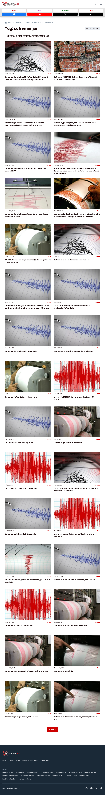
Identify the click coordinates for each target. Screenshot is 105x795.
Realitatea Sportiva (7, 772)
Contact (4, 760)
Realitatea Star (20, 772)
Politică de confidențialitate (30, 760)
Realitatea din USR (61, 772)
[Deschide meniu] (101, 4)
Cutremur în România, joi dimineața (21, 397)
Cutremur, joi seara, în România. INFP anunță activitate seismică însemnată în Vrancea (24, 124)
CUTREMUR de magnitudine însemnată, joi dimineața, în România (72, 306)
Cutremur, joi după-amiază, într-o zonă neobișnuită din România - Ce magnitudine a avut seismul (77, 215)
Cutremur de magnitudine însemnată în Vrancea (26, 671)
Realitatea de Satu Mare (9, 779)
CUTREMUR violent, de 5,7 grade (19, 442)
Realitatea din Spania (25, 779)
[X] (65, 14)
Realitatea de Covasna (75, 772)
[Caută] (96, 4)
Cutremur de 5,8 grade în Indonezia (20, 534)
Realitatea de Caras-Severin (10, 776)
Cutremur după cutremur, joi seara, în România (74, 580)
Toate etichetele (93, 28)
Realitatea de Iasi (84, 776)
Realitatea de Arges (71, 776)
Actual (49, 74)
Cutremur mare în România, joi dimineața (72, 260)
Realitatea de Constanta (43, 776)
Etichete (18, 23)
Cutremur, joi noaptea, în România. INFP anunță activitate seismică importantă (75, 124)
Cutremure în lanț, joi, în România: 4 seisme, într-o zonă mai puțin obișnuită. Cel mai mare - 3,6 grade (27, 306)
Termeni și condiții (15, 760)
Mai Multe (52, 730)
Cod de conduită (45, 760)
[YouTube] (39, 14)
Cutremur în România (63, 671)
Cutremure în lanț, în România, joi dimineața (73, 351)
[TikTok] (91, 14)
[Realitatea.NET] (11, 4)
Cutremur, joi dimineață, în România (21, 351)
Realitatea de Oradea (90, 772)
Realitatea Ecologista (33, 772)
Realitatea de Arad (57, 776)
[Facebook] (14, 14)
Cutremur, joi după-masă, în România (21, 717)
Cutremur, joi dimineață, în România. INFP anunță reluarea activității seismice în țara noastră (26, 78)
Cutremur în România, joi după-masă (70, 625)
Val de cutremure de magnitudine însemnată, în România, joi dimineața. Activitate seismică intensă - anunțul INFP (76, 171)
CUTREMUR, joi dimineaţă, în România (21, 488)
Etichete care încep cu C (33, 23)
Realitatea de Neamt (47, 772)
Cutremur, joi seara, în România (68, 442)
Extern (98, 74)
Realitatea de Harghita (27, 776)
